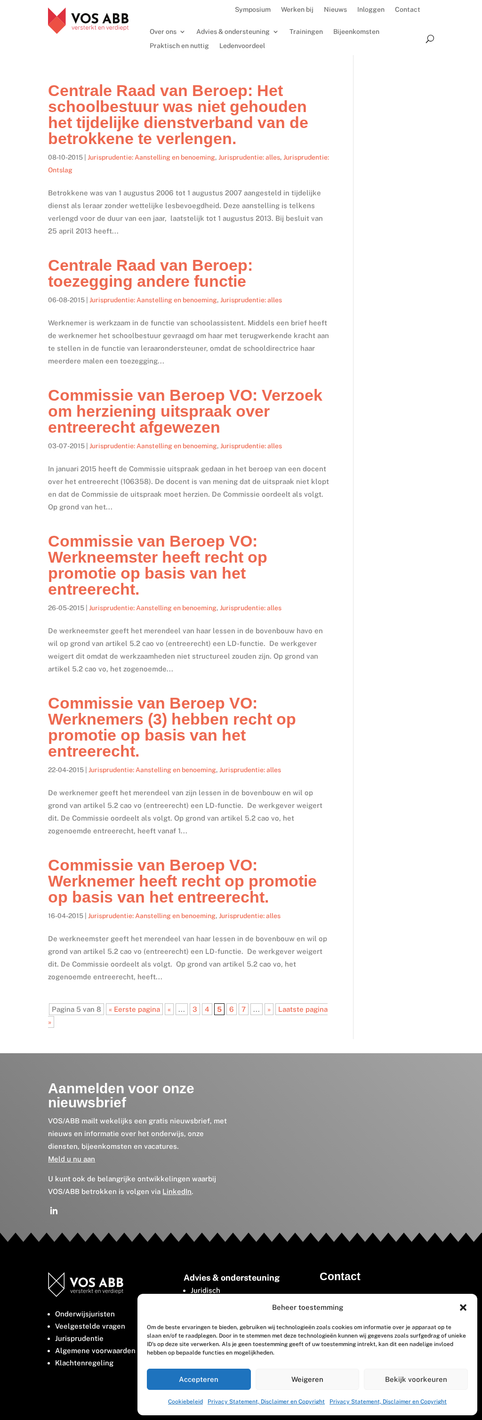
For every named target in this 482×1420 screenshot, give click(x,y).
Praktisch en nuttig (179, 45)
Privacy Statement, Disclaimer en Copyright (266, 1401)
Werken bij (297, 9)
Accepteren (198, 1379)
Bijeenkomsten (356, 31)
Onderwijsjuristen (85, 1314)
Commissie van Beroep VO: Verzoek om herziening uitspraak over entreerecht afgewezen (185, 411)
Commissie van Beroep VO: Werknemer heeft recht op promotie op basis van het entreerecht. (182, 881)
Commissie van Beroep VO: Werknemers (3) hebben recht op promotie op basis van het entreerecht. (172, 727)
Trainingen (306, 31)
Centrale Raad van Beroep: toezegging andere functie (150, 273)
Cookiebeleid (185, 1401)
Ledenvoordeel (242, 45)
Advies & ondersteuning (233, 31)
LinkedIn (177, 1191)
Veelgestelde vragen (90, 1326)
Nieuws (335, 9)
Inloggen (371, 9)
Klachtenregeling (84, 1363)
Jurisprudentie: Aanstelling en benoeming (151, 157)
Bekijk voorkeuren (416, 1379)
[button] (463, 1307)
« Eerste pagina (134, 1009)
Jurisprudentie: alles (249, 157)
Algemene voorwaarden (95, 1351)
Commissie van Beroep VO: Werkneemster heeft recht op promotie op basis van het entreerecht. (157, 565)
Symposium (253, 9)
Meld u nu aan (71, 1159)
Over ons (163, 31)
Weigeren (307, 1379)
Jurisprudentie (79, 1338)
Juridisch (205, 1290)
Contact (407, 9)
